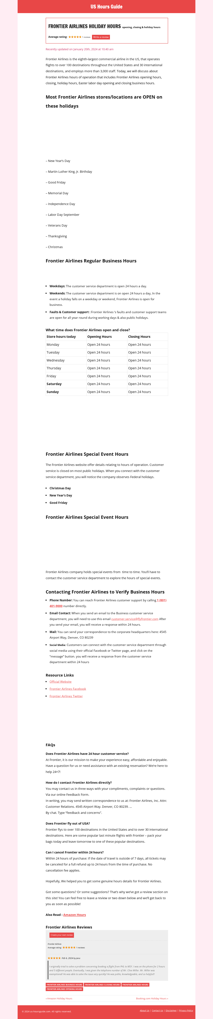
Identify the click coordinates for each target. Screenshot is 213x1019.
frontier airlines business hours (64, 984)
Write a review (101, 37)
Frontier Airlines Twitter (66, 696)
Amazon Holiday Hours (59, 998)
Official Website (61, 681)
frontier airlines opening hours (64, 989)
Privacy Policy (186, 1010)
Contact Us (157, 1010)
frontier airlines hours (135, 984)
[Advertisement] (107, 132)
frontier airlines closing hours (102, 984)
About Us (144, 1010)
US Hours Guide (106, 6)
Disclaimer (171, 1010)
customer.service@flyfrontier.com (134, 619)
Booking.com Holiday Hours (151, 998)
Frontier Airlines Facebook (68, 689)
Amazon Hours (74, 914)
